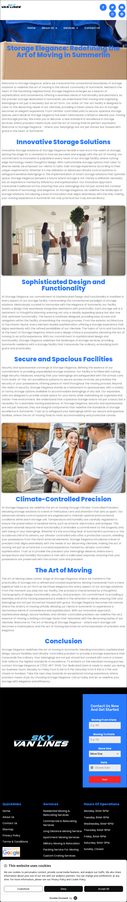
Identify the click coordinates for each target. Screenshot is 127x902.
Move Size (104, 748)
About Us (48, 28)
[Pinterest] (121, 14)
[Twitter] (112, 7)
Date (105, 762)
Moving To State (104, 734)
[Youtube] (121, 7)
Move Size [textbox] (96, 753)
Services (69, 28)
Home (31, 28)
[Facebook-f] (103, 7)
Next (104, 779)
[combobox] (105, 754)
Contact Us (92, 28)
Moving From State (104, 720)
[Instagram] (112, 14)
